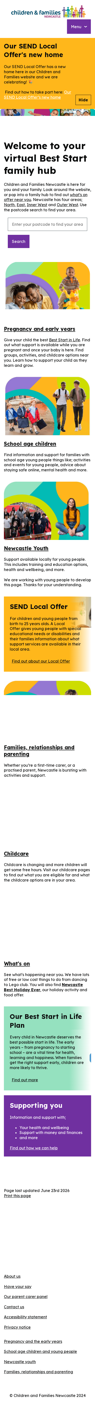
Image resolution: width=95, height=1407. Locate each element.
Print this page (17, 1195)
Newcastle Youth (26, 548)
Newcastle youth (20, 1361)
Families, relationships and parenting (38, 1371)
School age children (30, 444)
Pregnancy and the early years (33, 1341)
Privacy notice (17, 1327)
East (21, 204)
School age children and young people (40, 1351)
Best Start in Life (64, 339)
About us (12, 1276)
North (9, 204)
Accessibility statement (25, 1316)
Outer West (67, 204)
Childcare (16, 853)
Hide (83, 99)
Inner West (37, 204)
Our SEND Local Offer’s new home (37, 95)
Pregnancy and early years (39, 329)
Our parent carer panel (26, 1296)
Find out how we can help (34, 1147)
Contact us (14, 1306)
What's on (17, 963)
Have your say (17, 1286)
